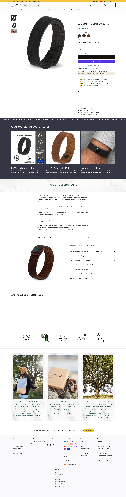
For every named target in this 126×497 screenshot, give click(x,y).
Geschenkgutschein (18, 453)
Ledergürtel (58, 479)
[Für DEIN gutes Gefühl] (28, 377)
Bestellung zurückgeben (36, 448)
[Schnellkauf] (112, 97)
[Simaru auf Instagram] (47, 445)
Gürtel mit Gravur (59, 486)
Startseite (80, 20)
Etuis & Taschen (58, 9)
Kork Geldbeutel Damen (103, 448)
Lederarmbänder (41, 9)
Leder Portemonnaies (102, 453)
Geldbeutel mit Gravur (102, 460)
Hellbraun (88, 36)
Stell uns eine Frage (44, 237)
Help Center (92, 5)
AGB (14, 441)
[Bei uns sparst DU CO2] (98, 377)
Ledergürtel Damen (60, 481)
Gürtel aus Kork (59, 474)
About (77, 9)
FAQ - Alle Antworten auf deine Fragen (38, 442)
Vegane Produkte (68, 9)
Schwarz (79, 36)
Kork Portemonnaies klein (103, 446)
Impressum (16, 451)
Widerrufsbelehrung (18, 446)
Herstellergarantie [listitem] (103, 71)
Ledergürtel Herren (60, 483)
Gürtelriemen (58, 477)
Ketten (49, 9)
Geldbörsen (100, 441)
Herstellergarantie (34, 445)
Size (79, 39)
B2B (31, 450)
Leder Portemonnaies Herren (104, 455)
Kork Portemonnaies (102, 444)
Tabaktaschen (30, 9)
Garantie (40, 234)
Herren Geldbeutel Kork (103, 451)
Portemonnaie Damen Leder (104, 458)
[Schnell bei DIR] (63, 377)
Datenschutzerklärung (18, 444)
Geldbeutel (15, 9)
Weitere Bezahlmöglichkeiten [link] (96, 65)
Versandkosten (91, 53)
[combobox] (31, 5)
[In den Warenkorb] (112, 101)
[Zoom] (45, 42)
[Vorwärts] (14, 68)
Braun (84, 36)
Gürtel (22, 9)
